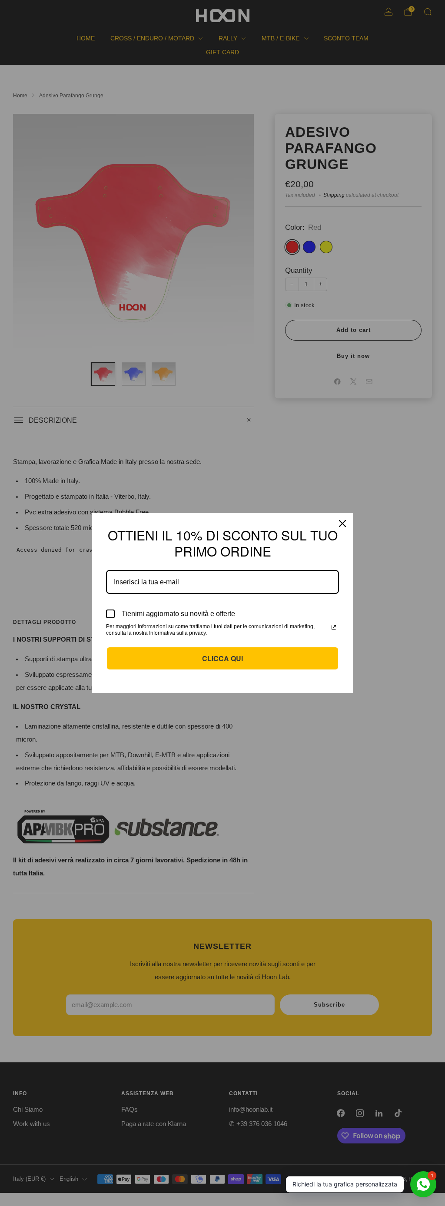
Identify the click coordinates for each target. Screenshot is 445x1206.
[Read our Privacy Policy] (334, 627)
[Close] (342, 523)
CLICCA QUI (222, 658)
